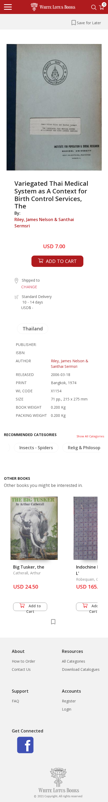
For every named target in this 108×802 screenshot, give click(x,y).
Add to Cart (33, 607)
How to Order (23, 661)
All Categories (73, 661)
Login (66, 709)
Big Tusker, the (28, 567)
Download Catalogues (81, 669)
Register (69, 700)
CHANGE (29, 286)
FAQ (15, 700)
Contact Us (21, 669)
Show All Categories (90, 436)
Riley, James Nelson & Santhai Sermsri (44, 223)
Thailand (33, 328)
